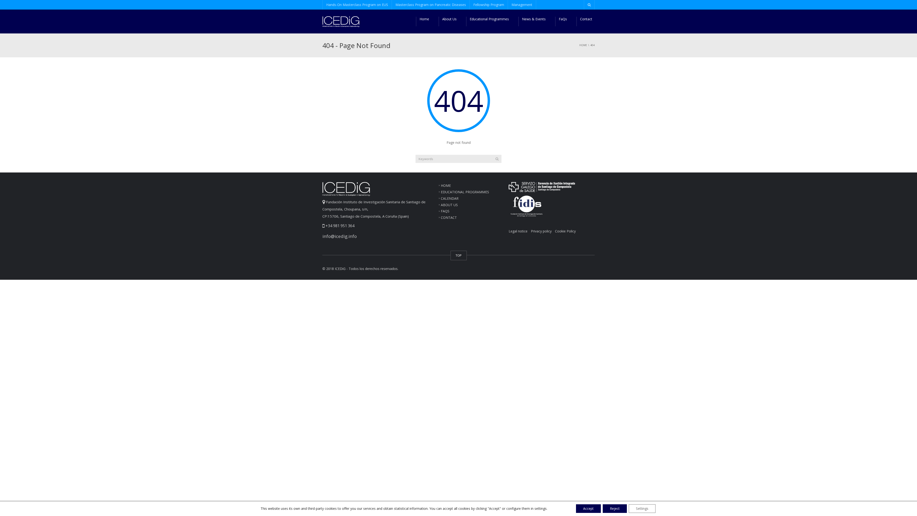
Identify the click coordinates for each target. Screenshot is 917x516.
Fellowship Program (488, 4)
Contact (586, 19)
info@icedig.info (339, 236)
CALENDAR (449, 198)
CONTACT (449, 217)
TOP (459, 255)
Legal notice (518, 231)
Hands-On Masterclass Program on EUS (357, 4)
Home (424, 19)
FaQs (563, 19)
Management (522, 4)
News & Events (534, 19)
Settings (642, 508)
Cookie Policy (565, 231)
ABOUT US (449, 204)
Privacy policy (541, 231)
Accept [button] (588, 508)
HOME (446, 185)
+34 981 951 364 (339, 225)
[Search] (497, 159)
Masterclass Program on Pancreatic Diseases (430, 4)
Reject (615, 508)
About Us (449, 19)
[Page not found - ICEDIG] (340, 21)
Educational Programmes (489, 19)
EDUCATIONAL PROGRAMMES (465, 192)
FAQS (445, 211)
